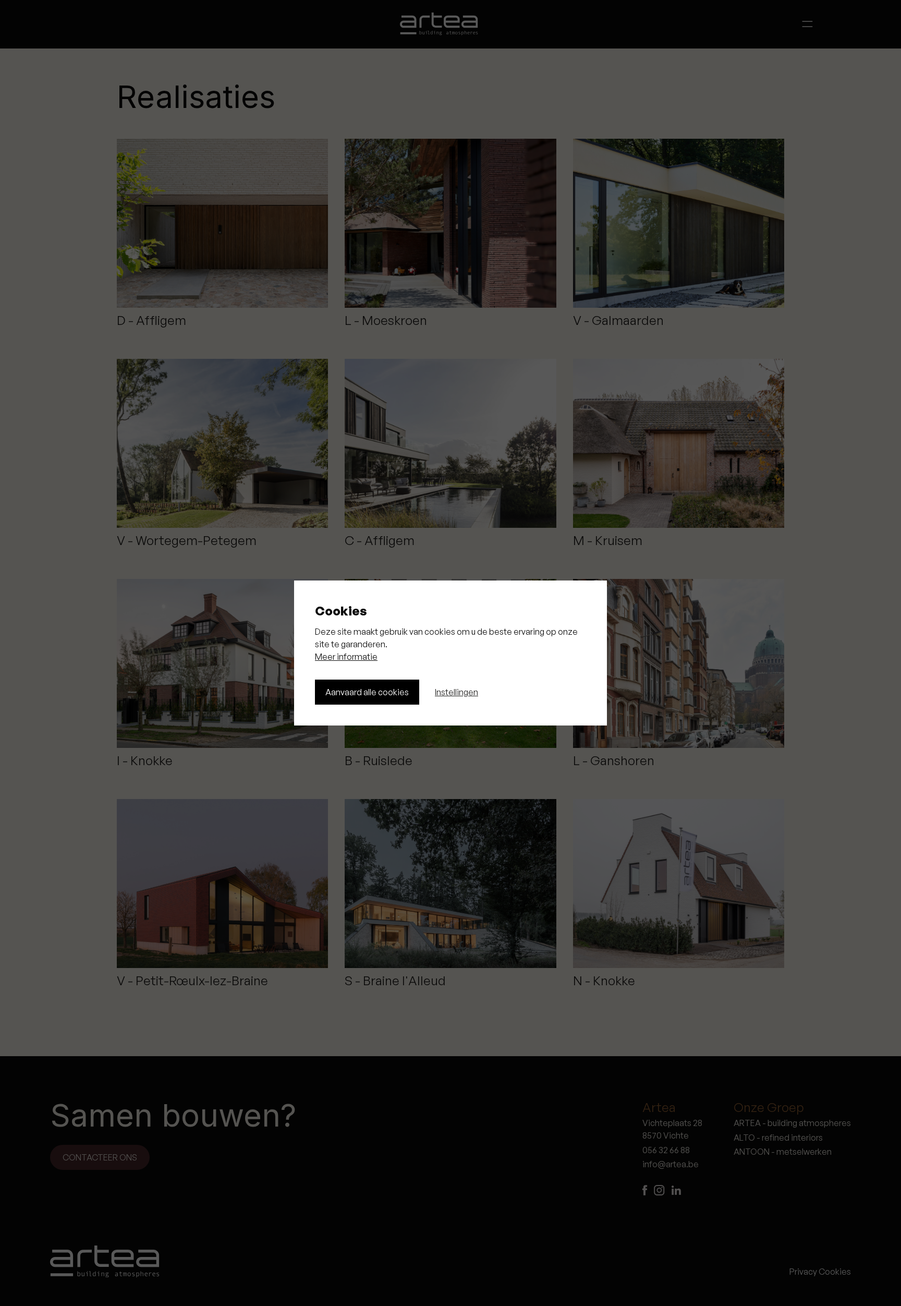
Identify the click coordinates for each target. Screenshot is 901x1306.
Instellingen (456, 692)
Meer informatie (346, 656)
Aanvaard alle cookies (367, 692)
